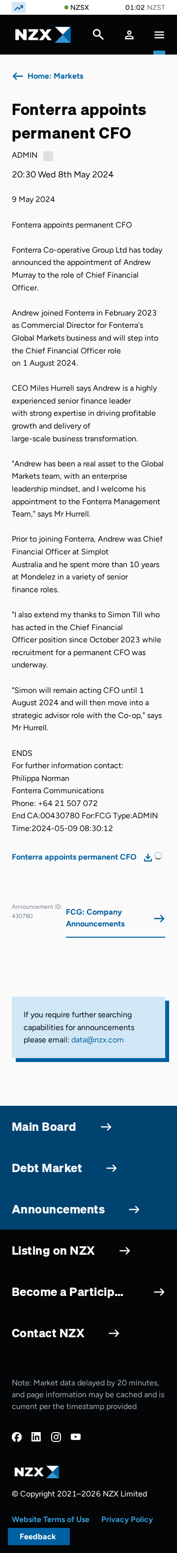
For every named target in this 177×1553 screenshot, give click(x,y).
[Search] (98, 37)
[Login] (129, 34)
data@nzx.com (97, 1039)
